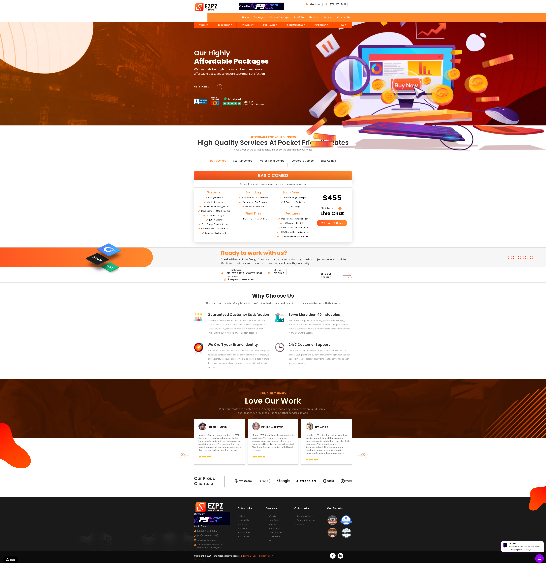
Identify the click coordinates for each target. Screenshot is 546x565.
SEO (343, 24)
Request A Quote (333, 223)
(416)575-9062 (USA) (207, 535)
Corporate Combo (302, 160)
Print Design (320, 24)
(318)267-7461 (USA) (207, 531)
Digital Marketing (295, 24)
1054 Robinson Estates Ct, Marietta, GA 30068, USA (210, 546)
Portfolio (299, 17)
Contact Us (343, 17)
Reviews (327, 17)
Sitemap (301, 524)
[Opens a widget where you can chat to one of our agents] (10, 560)
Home (245, 17)
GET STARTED (202, 86)
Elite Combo (328, 160)
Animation (247, 24)
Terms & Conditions (306, 520)
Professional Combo (271, 160)
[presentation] (184, 455)
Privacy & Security (305, 516)
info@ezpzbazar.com (207, 540)
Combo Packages (279, 17)
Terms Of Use (250, 555)
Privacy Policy (266, 555)
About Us (314, 17)
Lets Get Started (326, 275)
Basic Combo (218, 160)
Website (203, 24)
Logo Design (224, 24)
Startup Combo (242, 160)
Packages (259, 17)
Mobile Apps (269, 24)
